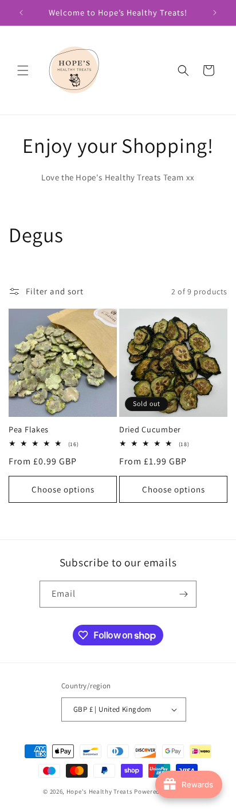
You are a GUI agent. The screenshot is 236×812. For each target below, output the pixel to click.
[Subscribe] (183, 594)
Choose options (63, 489)
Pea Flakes (29, 429)
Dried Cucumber (150, 429)
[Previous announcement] (21, 12)
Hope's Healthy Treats (99, 791)
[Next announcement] (214, 12)
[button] (23, 70)
